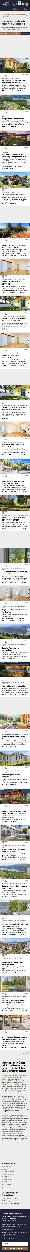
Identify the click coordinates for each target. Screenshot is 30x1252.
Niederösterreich (9, 1172)
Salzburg (6, 1177)
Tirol (5, 1182)
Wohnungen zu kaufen (11, 1201)
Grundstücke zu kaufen (11, 1203)
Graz (7, 1090)
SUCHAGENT (5, 33)
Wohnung (5, 1079)
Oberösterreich (9, 1174)
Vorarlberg (7, 1184)
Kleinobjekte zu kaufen (11, 1198)
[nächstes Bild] (28, 65)
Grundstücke (20, 1081)
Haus (13, 1079)
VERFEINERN (25, 33)
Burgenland (7, 1166)
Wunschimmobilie (8, 1135)
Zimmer (20, 1079)
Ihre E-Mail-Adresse (6, 1240)
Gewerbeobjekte (7, 1081)
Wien (5, 1187)
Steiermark (7, 1179)
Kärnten (6, 1169)
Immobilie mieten (22, 1115)
